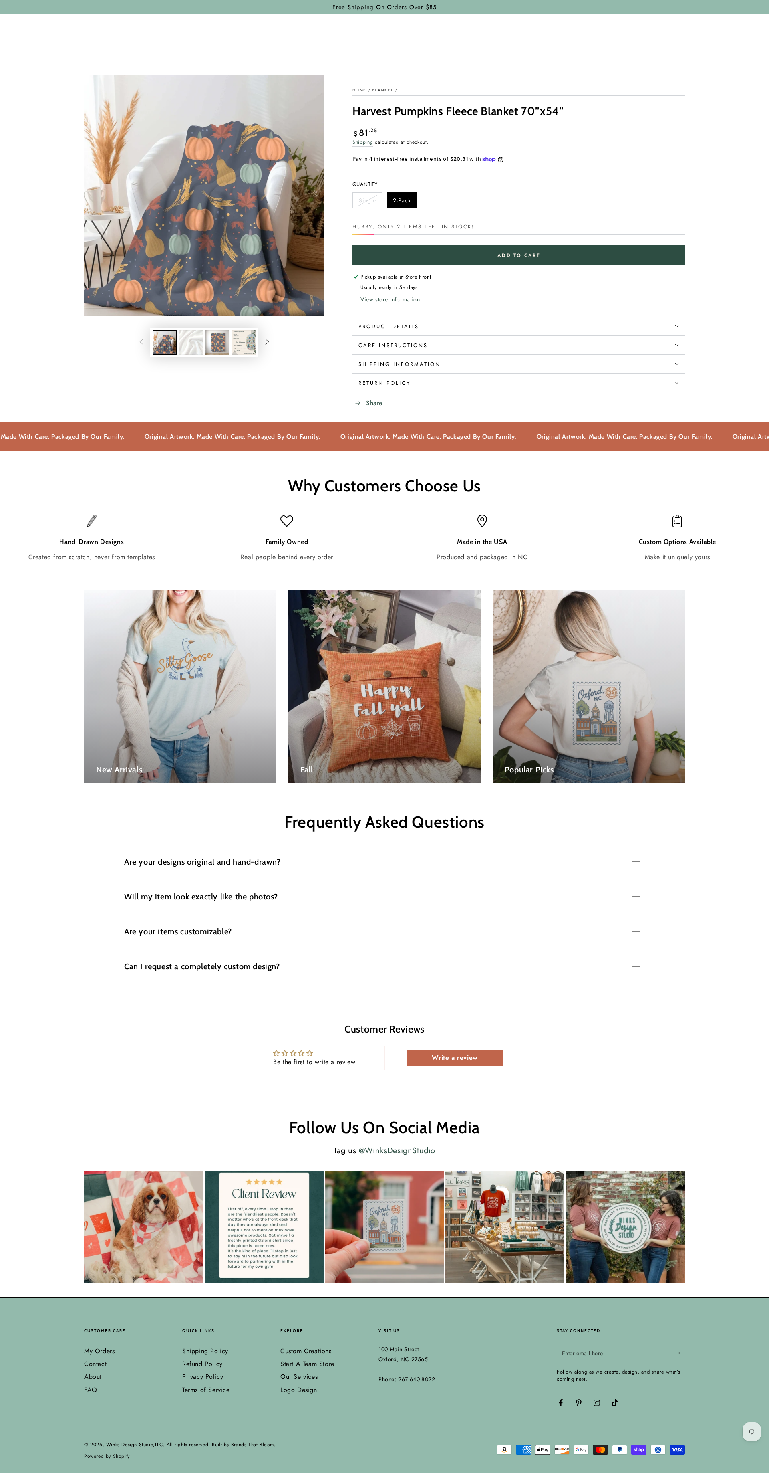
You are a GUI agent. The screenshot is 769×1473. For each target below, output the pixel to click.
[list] (384, 538)
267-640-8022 (416, 1379)
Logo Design (298, 1389)
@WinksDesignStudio (397, 1150)
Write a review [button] (454, 1057)
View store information (390, 299)
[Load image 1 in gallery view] (165, 342)
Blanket (382, 90)
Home (359, 90)
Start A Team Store (307, 1363)
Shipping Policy (205, 1351)
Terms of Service (206, 1389)
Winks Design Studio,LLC (134, 1444)
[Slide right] (267, 343)
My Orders (99, 1351)
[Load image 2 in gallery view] (191, 342)
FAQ (90, 1389)
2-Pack (405, 202)
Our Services (299, 1376)
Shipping (362, 142)
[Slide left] (141, 343)
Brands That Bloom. (253, 1444)
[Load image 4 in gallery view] (244, 342)
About (93, 1376)
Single (370, 202)
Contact (95, 1363)
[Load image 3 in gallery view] (217, 342)
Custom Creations (306, 1351)
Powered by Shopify (107, 1456)
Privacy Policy (202, 1376)
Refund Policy (202, 1363)
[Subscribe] (680, 1353)
